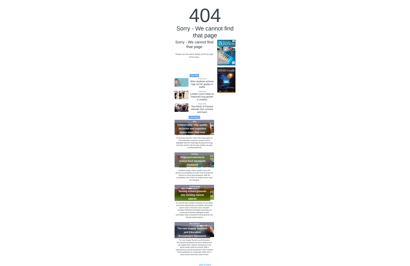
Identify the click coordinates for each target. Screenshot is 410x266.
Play (194, 121)
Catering (194, 154)
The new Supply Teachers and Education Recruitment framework (192, 232)
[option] (226, 53)
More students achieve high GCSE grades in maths (202, 84)
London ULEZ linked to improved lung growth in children (202, 97)
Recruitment (195, 224)
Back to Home (205, 264)
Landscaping (194, 186)
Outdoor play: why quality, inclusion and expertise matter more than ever (192, 128)
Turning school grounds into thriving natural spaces (192, 195)
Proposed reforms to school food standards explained (192, 161)
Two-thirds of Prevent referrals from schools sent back (202, 109)
